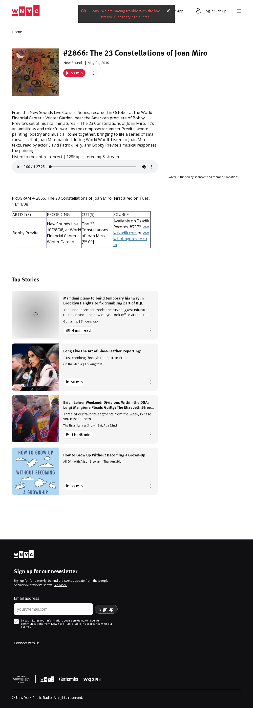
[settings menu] (239, 11)
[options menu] (93, 73)
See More (60, 585)
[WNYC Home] (26, 11)
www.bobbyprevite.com (131, 238)
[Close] (168, 10)
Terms (25, 626)
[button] (85, 315)
